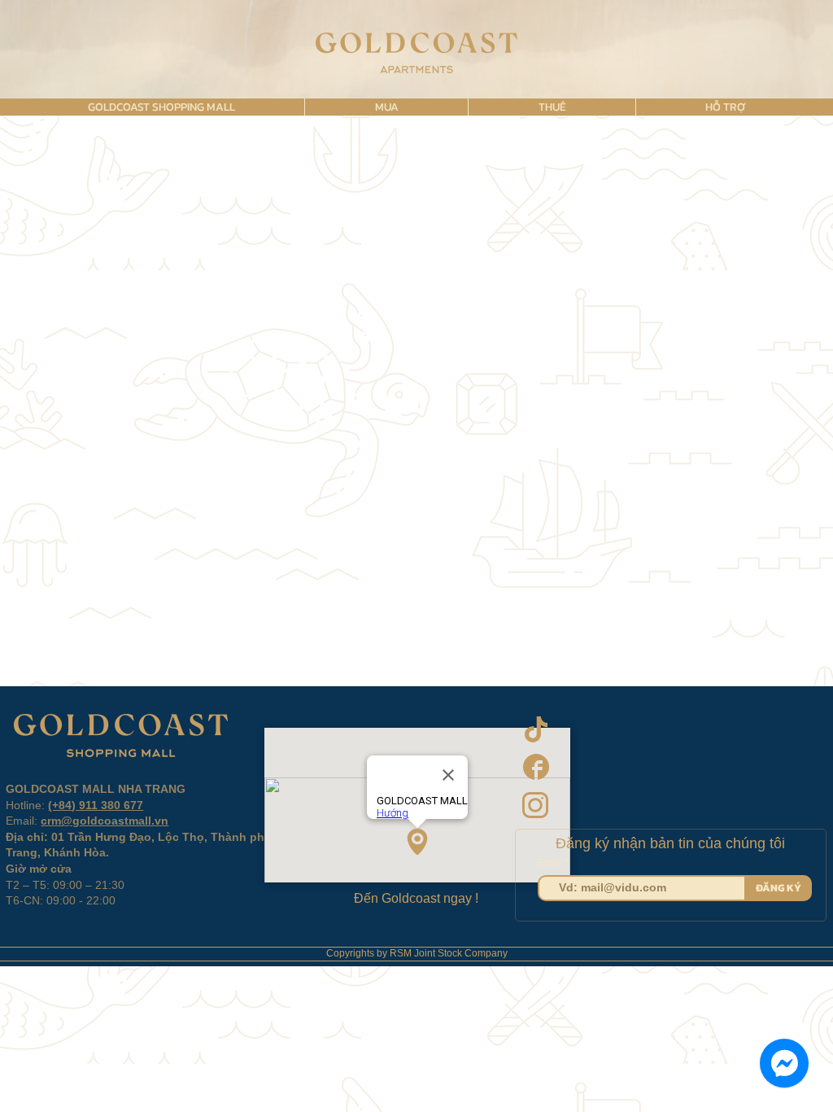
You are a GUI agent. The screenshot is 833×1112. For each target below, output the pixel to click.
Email (551, 863)
